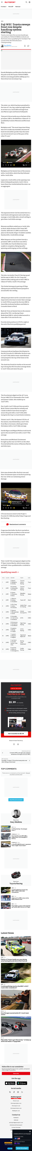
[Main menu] (1, 2)
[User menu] (29, 2)
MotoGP (10, 6)
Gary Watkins (7, 45)
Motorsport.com (16, 1105)
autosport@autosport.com (16, 1122)
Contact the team (16, 1127)
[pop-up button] (26, 165)
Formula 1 (3, 6)
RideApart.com (16, 1110)
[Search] (26, 2)
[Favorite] (24, 45)
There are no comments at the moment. (16, 773)
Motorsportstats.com (16, 1108)
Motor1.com (16, 1100)
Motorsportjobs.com (16, 1103)
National (17, 6)
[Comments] (28, 45)
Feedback (16, 1117)
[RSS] (22, 1092)
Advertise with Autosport (16, 1125)
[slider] (16, 162)
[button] (16, 154)
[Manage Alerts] (18, 744)
